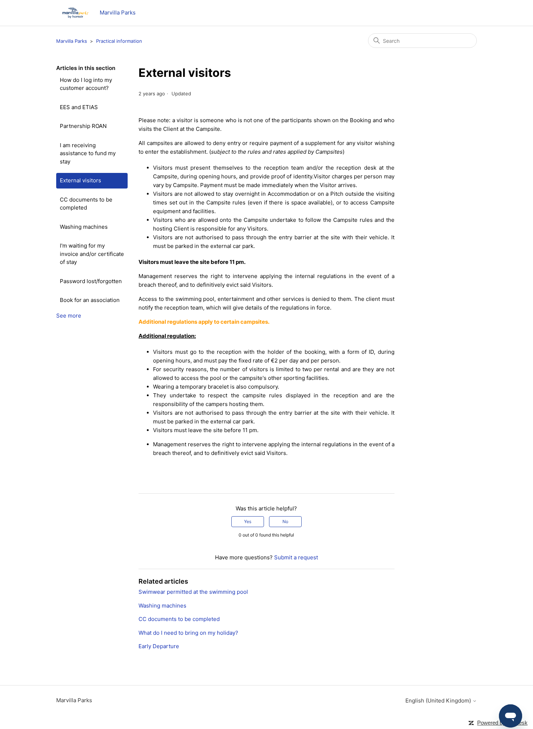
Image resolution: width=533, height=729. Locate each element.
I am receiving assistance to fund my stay (88, 153)
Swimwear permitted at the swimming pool (193, 591)
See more (68, 315)
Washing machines (84, 226)
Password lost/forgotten (91, 281)
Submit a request (296, 557)
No (285, 521)
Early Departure (159, 646)
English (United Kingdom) (438, 700)
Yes (247, 521)
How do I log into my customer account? (86, 84)
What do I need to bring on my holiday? (188, 632)
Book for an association (90, 300)
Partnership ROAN (83, 126)
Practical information (119, 41)
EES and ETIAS (79, 107)
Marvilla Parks (71, 41)
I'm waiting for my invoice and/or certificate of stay (92, 253)
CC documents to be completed (86, 203)
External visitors (80, 180)
